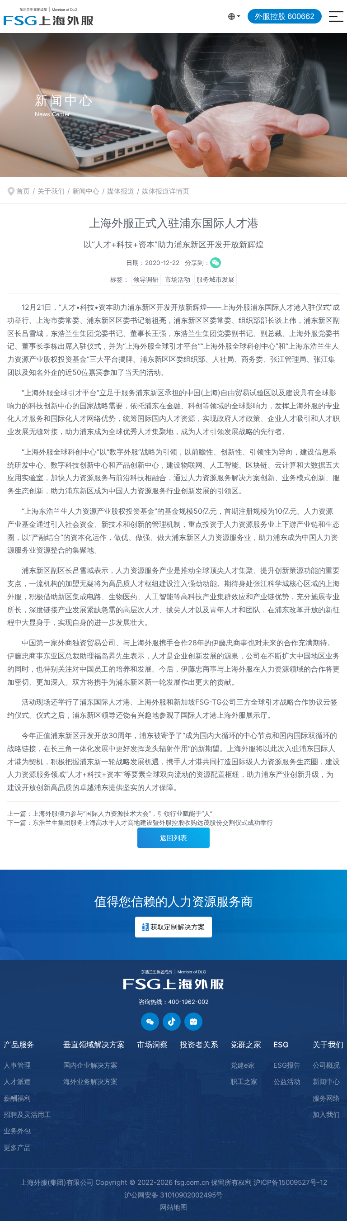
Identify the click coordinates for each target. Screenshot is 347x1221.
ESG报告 (286, 1065)
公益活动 (286, 1081)
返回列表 (173, 837)
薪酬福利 (17, 1098)
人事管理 (17, 1065)
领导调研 (146, 279)
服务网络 (326, 1098)
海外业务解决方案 (90, 1081)
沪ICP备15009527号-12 (290, 1182)
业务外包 (17, 1130)
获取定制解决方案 (177, 927)
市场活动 (177, 279)
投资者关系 (199, 1044)
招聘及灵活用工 (27, 1114)
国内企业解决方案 (90, 1065)
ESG (281, 1044)
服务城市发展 (215, 279)
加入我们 (326, 1114)
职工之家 (244, 1081)
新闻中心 (85, 191)
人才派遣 (17, 1081)
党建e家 (242, 1065)
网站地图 (173, 1207)
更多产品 (17, 1147)
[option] (173, 105)
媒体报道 (120, 191)
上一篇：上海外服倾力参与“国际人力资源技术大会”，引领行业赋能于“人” (109, 813)
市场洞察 (152, 1044)
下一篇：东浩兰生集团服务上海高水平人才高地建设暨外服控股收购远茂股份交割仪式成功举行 (140, 822)
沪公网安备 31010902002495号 (173, 1195)
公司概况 (326, 1065)
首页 (23, 191)
